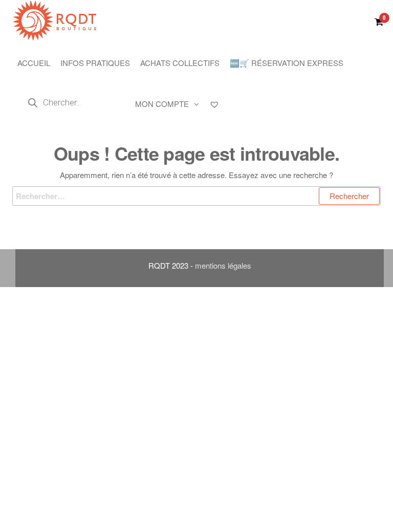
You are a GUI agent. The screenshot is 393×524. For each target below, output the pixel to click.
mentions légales (223, 265)
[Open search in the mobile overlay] (71, 102)
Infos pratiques (95, 62)
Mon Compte (162, 103)
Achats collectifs (180, 62)
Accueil (33, 62)
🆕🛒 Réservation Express (286, 62)
